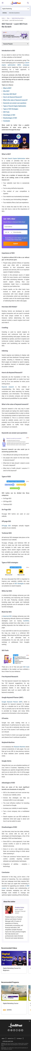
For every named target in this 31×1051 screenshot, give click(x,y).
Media (3, 1038)
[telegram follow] (22, 1031)
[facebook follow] (9, 1031)
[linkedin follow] (14, 1031)
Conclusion (6, 121)
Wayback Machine (19, 747)
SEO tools (26, 667)
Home (3, 18)
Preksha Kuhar (19, 907)
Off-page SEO (6, 526)
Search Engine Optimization (16, 158)
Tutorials (19, 1038)
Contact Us (11, 1038)
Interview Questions (14, 13)
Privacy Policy (18, 239)
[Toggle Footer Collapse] (15, 1021)
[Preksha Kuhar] (9, 909)
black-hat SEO (7, 616)
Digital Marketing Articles (18, 18)
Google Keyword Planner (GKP (12, 702)
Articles (4, 13)
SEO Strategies (19, 583)
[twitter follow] (11, 1031)
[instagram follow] (19, 1031)
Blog (8, 18)
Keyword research (8, 387)
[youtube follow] (17, 1031)
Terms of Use (10, 239)
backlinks (26, 621)
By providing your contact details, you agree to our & (16, 238)
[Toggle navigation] (2, 3)
